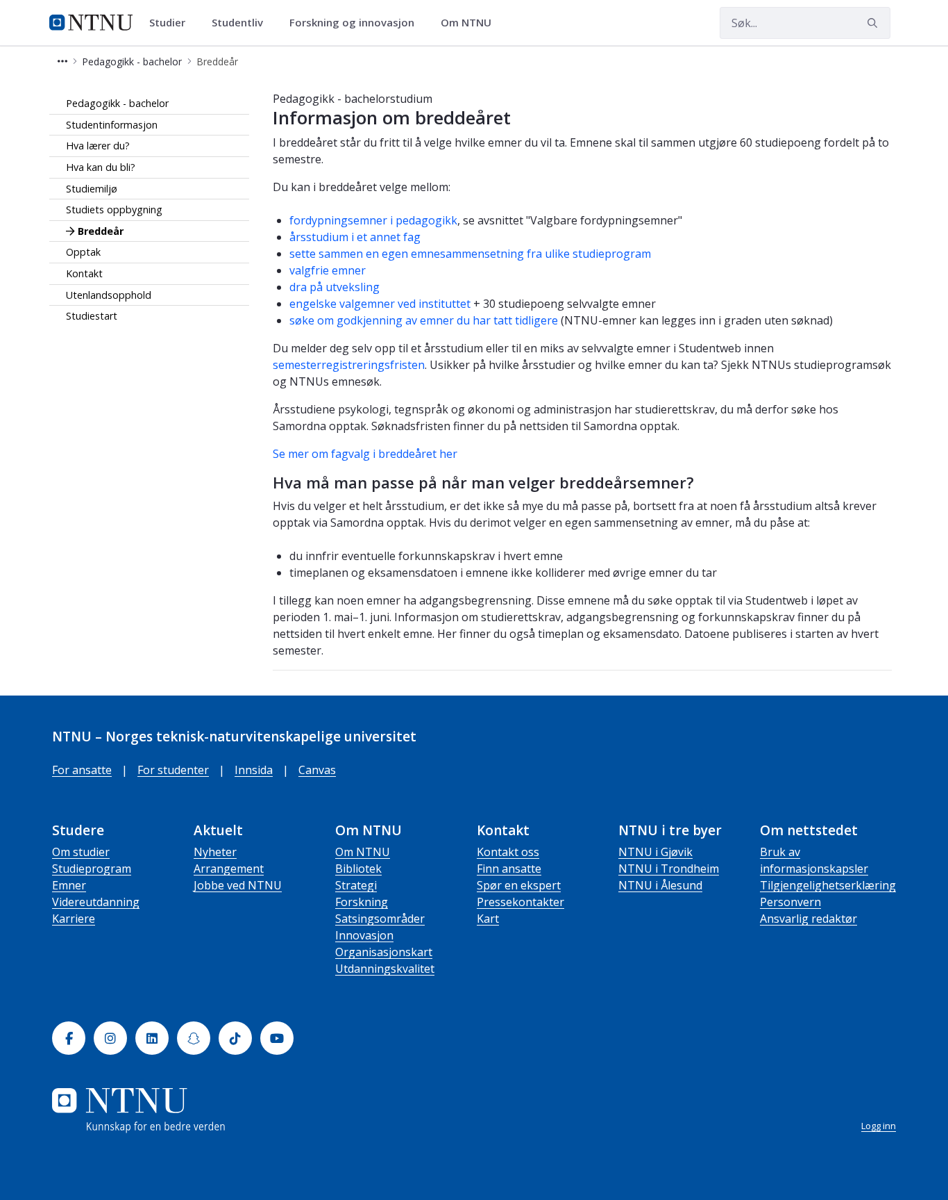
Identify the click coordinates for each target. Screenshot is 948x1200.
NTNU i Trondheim (668, 868)
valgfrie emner (327, 270)
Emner (69, 885)
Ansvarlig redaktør (808, 918)
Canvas (317, 770)
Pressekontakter (520, 902)
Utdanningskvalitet (384, 968)
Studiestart (91, 315)
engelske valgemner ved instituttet (380, 303)
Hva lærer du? (98, 145)
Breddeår (101, 231)
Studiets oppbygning (114, 209)
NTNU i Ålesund (660, 885)
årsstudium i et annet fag (355, 237)
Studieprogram (91, 868)
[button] (62, 61)
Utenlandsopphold (108, 295)
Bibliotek (358, 868)
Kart (488, 918)
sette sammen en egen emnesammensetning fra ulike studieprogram (470, 253)
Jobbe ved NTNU (238, 885)
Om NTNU (362, 852)
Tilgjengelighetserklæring (828, 885)
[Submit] (874, 23)
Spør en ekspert (519, 885)
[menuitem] (172, 23)
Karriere (73, 918)
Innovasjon (364, 935)
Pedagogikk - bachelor (117, 103)
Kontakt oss (508, 852)
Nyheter (215, 852)
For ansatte (82, 770)
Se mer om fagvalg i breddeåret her (365, 453)
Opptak (83, 251)
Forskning (361, 902)
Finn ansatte (509, 868)
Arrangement (229, 868)
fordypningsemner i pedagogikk (373, 220)
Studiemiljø (91, 188)
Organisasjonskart (383, 952)
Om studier (81, 852)
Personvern (790, 902)
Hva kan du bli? (100, 167)
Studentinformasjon (112, 124)
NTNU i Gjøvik (655, 852)
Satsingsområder (380, 918)
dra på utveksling (334, 287)
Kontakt (84, 273)
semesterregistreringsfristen (349, 364)
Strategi (356, 885)
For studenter (173, 770)
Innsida (254, 770)
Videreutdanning (95, 902)
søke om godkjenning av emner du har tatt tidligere (423, 320)
